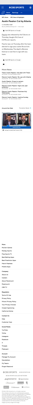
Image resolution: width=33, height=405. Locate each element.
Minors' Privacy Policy (9, 301)
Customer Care (7, 322)
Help (3, 319)
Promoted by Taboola (24, 108)
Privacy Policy (6, 298)
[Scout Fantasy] (15, 387)
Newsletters (6, 360)
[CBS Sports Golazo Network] (16, 375)
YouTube (5, 330)
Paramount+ (6, 284)
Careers (4, 278)
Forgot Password (7, 366)
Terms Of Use (6, 295)
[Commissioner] (22, 382)
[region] (16, 120)
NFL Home (5, 17)
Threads (4, 346)
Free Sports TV (7, 254)
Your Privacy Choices (9, 305)
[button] (2, 7)
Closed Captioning (8, 308)
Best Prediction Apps (9, 260)
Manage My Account (8, 357)
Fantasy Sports (7, 251)
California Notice (7, 311)
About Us (5, 275)
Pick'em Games (7, 248)
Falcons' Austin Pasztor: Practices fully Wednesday (14, 92)
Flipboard (5, 349)
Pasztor (4, 35)
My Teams (5, 363)
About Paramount (8, 281)
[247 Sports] (10, 379)
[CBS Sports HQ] (24, 372)
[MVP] (6, 386)
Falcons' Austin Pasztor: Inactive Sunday (15, 97)
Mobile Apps (6, 267)
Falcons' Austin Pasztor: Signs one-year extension (15, 86)
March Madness (7, 263)
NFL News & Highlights (17, 17)
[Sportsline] (24, 379)
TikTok (4, 333)
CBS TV (4, 287)
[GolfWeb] (26, 387)
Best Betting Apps (8, 257)
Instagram (5, 336)
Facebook (5, 339)
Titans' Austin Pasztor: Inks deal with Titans (16, 73)
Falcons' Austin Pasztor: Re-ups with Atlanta (16, 77)
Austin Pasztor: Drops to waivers (12, 81)
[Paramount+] (10, 382)
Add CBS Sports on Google (13, 30)
